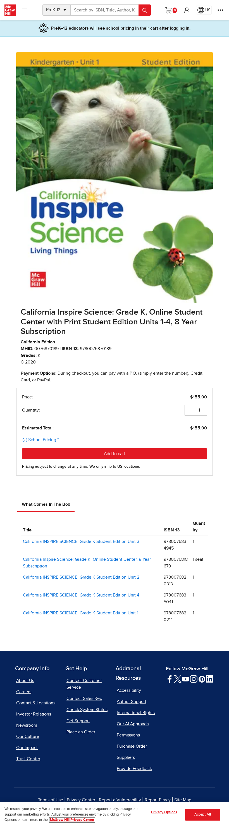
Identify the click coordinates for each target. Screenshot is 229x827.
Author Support (131, 701)
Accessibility (129, 690)
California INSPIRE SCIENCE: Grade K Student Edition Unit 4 (81, 595)
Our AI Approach (133, 724)
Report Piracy (158, 800)
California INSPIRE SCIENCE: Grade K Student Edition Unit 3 (81, 541)
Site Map (182, 800)
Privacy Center (81, 800)
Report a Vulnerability (120, 800)
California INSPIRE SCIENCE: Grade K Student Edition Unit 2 (81, 577)
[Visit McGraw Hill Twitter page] (178, 678)
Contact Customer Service (84, 684)
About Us (25, 680)
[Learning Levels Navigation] (24, 10)
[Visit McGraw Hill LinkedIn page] (209, 678)
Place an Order (80, 732)
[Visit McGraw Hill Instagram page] (193, 678)
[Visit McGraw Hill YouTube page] (185, 678)
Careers (23, 692)
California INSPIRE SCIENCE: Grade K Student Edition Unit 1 (80, 613)
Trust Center (28, 759)
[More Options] (220, 10)
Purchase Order (132, 746)
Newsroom (26, 725)
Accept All (202, 814)
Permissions (128, 735)
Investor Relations (33, 714)
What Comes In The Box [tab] (46, 504)
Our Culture (27, 736)
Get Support (78, 721)
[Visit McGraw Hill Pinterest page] (202, 678)
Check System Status (87, 709)
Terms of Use (50, 800)
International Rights (136, 712)
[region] (114, 814)
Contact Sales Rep (84, 698)
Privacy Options (164, 812)
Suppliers (126, 757)
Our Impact (27, 747)
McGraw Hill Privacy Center (72, 820)
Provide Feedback (134, 768)
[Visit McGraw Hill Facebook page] (169, 678)
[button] (186, 10)
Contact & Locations (35, 703)
